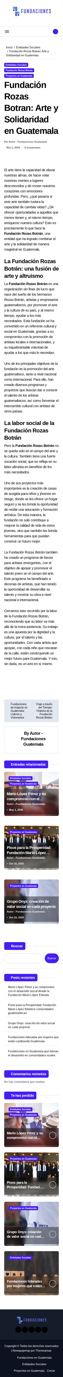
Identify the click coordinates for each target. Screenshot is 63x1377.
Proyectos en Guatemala (19, 75)
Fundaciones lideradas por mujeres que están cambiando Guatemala (33, 1039)
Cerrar (51, 1370)
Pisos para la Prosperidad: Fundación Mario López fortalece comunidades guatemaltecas (32, 1009)
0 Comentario (32, 147)
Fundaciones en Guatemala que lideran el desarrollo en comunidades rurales (33, 1053)
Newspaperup (21, 1350)
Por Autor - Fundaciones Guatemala (25, 141)
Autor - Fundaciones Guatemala (33, 739)
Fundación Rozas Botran (19, 70)
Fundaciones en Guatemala (34, 1357)
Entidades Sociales (16, 65)
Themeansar (43, 1350)
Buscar (17, 946)
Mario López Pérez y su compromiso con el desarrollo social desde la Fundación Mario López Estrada (31, 991)
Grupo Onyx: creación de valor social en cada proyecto (31, 1025)
